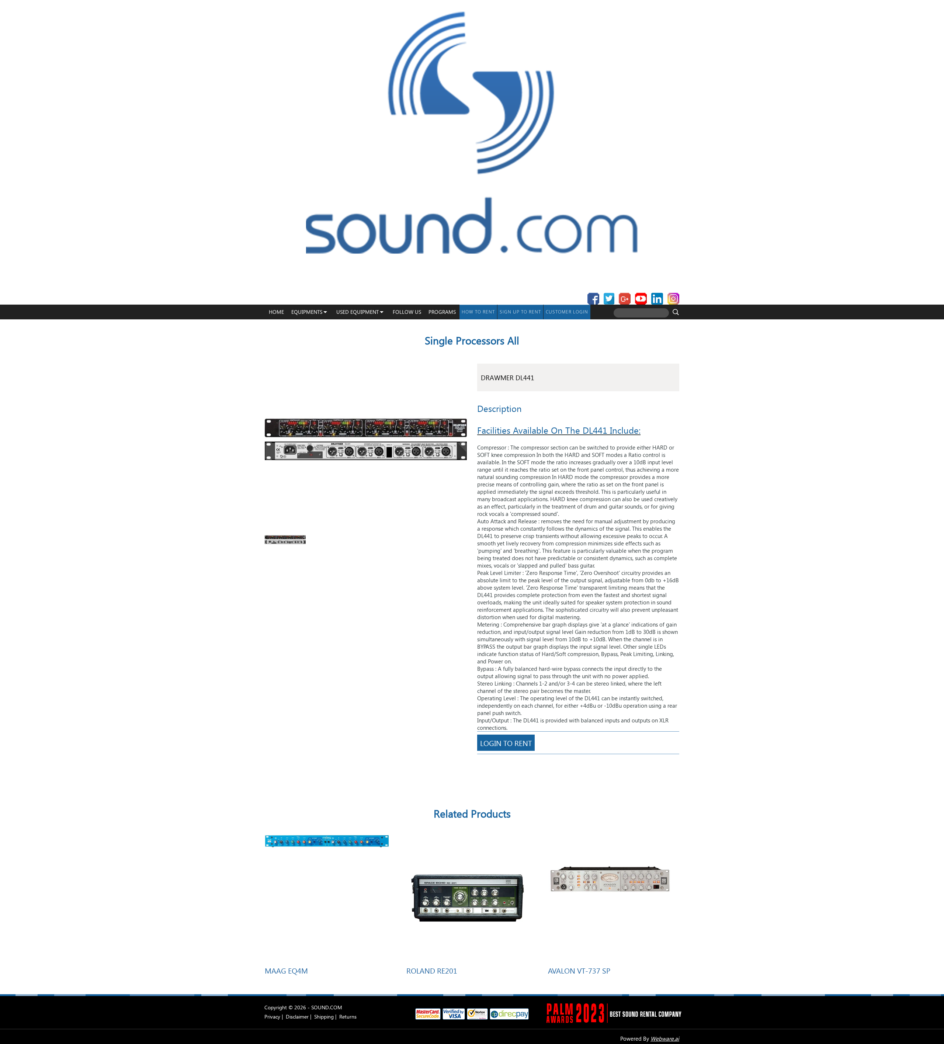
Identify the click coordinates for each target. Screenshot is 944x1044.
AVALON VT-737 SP (579, 970)
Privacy (272, 1016)
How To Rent (478, 312)
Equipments (306, 311)
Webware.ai (664, 1038)
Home (276, 311)
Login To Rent (506, 743)
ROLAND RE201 (431, 970)
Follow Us (407, 311)
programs (442, 311)
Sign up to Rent (520, 312)
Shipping (324, 1016)
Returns (348, 1016)
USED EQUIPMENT (357, 311)
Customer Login (567, 312)
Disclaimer (297, 1016)
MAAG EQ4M (286, 970)
